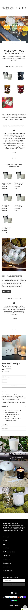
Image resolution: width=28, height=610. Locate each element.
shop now (14, 32)
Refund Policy (6, 559)
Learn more (6, 291)
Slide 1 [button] (12, 158)
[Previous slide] (4, 43)
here (24, 402)
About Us (5, 540)
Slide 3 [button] (15, 158)
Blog (4, 544)
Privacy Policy (6, 567)
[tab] (12, 158)
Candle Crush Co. (15, 605)
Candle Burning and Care (9, 551)
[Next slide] (24, 43)
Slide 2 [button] (14, 158)
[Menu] (25, 7)
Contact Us (5, 548)
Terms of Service (7, 563)
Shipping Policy (6, 555)
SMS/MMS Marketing (8, 570)
